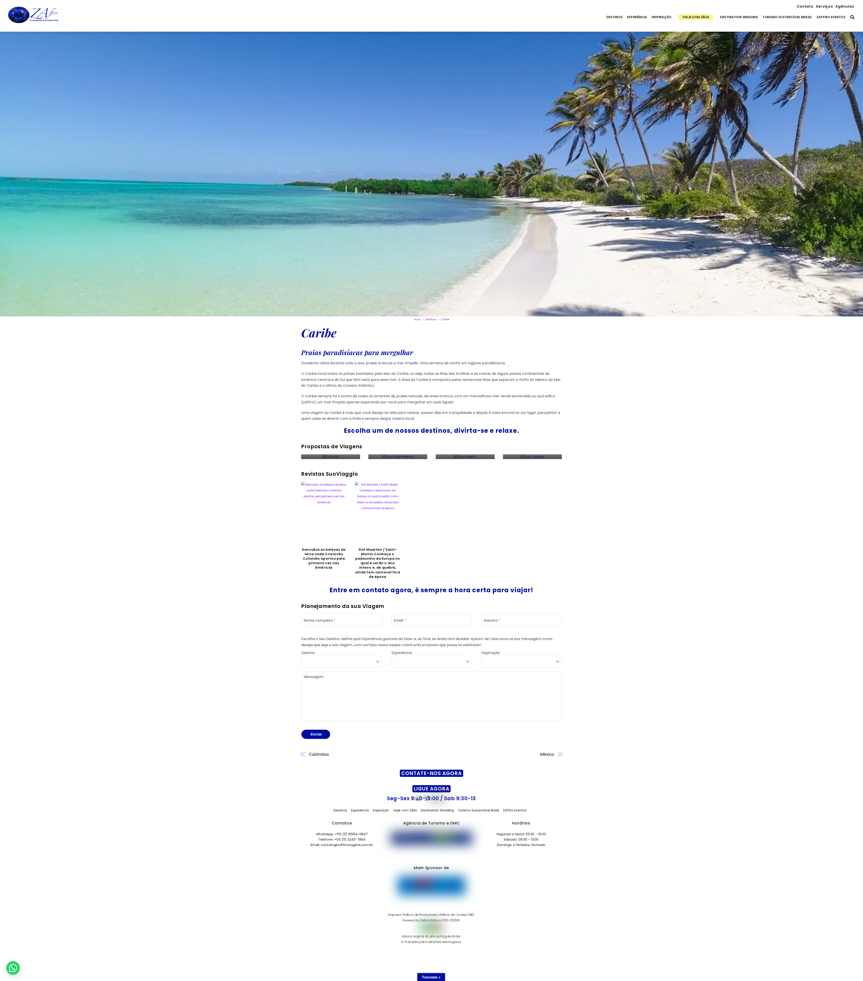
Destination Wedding (739, 17)
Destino (308, 652)
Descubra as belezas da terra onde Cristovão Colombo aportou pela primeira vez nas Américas (324, 558)
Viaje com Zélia (696, 17)
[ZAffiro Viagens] (33, 23)
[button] (13, 968)
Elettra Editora (430, 920)
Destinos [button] (340, 810)
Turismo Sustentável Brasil (787, 17)
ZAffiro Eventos (830, 17)
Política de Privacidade (420, 915)
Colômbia (319, 754)
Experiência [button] (360, 810)
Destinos (614, 17)
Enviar (316, 734)
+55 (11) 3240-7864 (349, 839)
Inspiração (662, 17)
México (547, 754)
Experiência (637, 17)
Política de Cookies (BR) (456, 915)
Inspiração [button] (381, 810)
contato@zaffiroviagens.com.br (347, 845)
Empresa (394, 915)
